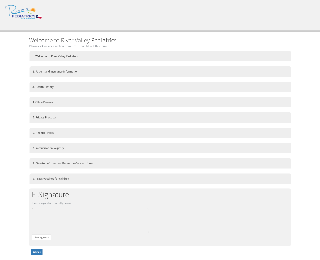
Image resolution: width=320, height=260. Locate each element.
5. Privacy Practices (44, 117)
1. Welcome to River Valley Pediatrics (55, 56)
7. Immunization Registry (48, 148)
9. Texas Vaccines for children (50, 178)
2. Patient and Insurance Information (55, 71)
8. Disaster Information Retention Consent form (62, 163)
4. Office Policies (42, 102)
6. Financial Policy (43, 133)
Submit (37, 251)
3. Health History (43, 87)
